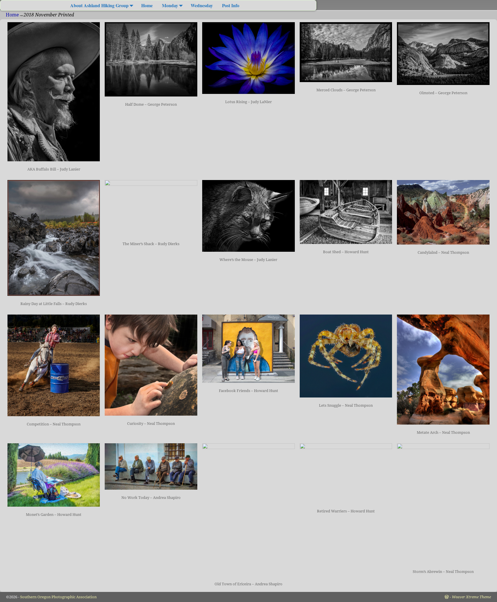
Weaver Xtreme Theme (471, 597)
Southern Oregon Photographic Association (58, 597)
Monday (170, 5)
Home (147, 5)
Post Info (230, 5)
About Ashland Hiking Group (99, 5)
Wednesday (202, 5)
